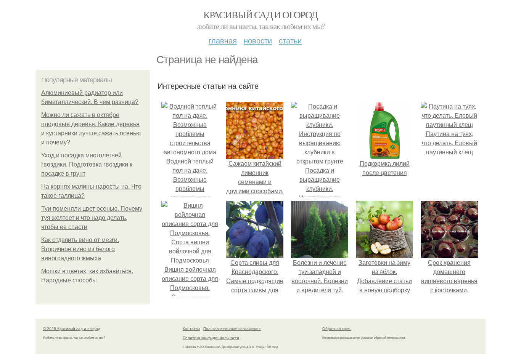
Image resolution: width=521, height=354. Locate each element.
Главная (223, 40)
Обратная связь (336, 328)
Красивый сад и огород (260, 14)
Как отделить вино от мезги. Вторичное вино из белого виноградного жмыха (80, 249)
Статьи (290, 40)
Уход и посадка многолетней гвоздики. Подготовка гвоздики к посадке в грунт (86, 164)
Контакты (191, 328)
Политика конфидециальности (211, 337)
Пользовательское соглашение (232, 328)
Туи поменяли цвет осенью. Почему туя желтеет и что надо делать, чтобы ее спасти (91, 217)
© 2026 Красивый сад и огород (71, 328)
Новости (258, 40)
